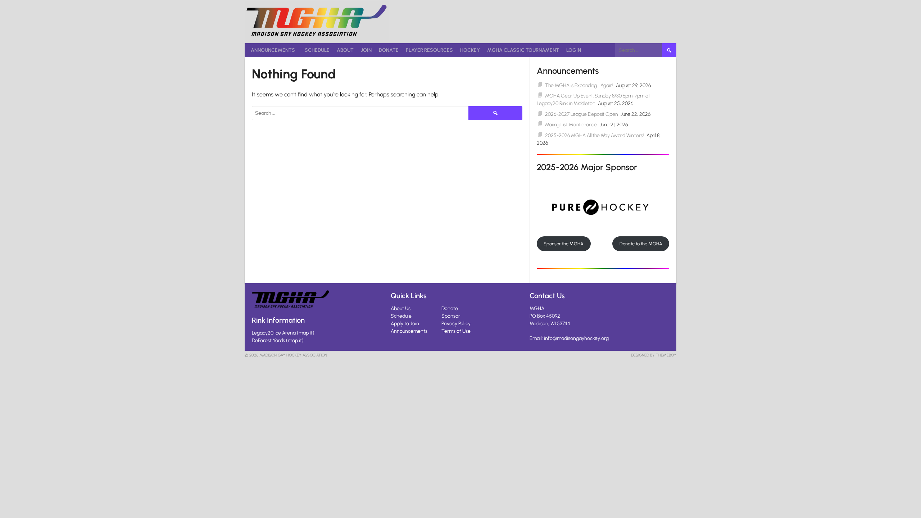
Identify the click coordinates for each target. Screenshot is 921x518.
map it (306, 333)
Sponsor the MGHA (564, 243)
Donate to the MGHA (641, 243)
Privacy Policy (456, 324)
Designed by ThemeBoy (653, 355)
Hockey (470, 50)
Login (573, 50)
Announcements (273, 50)
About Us (400, 308)
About (345, 50)
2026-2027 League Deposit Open (581, 114)
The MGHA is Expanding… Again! (579, 85)
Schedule (317, 50)
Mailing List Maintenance (571, 125)
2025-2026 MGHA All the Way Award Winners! (594, 135)
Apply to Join (405, 324)
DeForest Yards (268, 340)
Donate (389, 50)
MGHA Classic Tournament (523, 50)
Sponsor (450, 316)
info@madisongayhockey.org (576, 338)
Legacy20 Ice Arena (274, 333)
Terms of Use (456, 331)
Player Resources (429, 50)
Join (366, 50)
